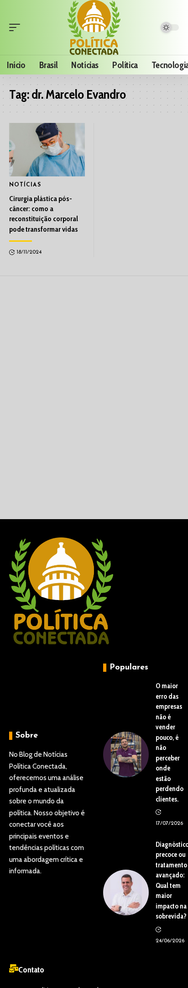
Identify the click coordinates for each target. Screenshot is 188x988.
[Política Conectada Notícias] (94, 27)
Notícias (25, 185)
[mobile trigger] (17, 27)
